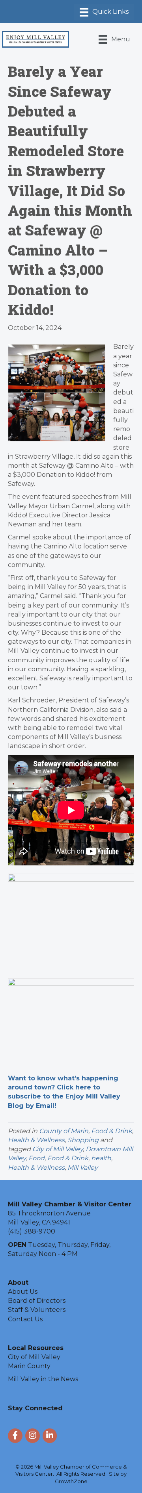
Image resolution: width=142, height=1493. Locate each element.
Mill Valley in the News (43, 1379)
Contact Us (25, 1319)
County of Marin (63, 1131)
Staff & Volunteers (36, 1309)
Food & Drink (111, 1131)
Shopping (83, 1140)
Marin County (29, 1366)
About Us (22, 1291)
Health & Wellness (36, 1140)
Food (36, 1158)
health (101, 1158)
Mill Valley (82, 1167)
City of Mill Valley (57, 1149)
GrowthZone (71, 1481)
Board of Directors (36, 1300)
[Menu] (104, 12)
